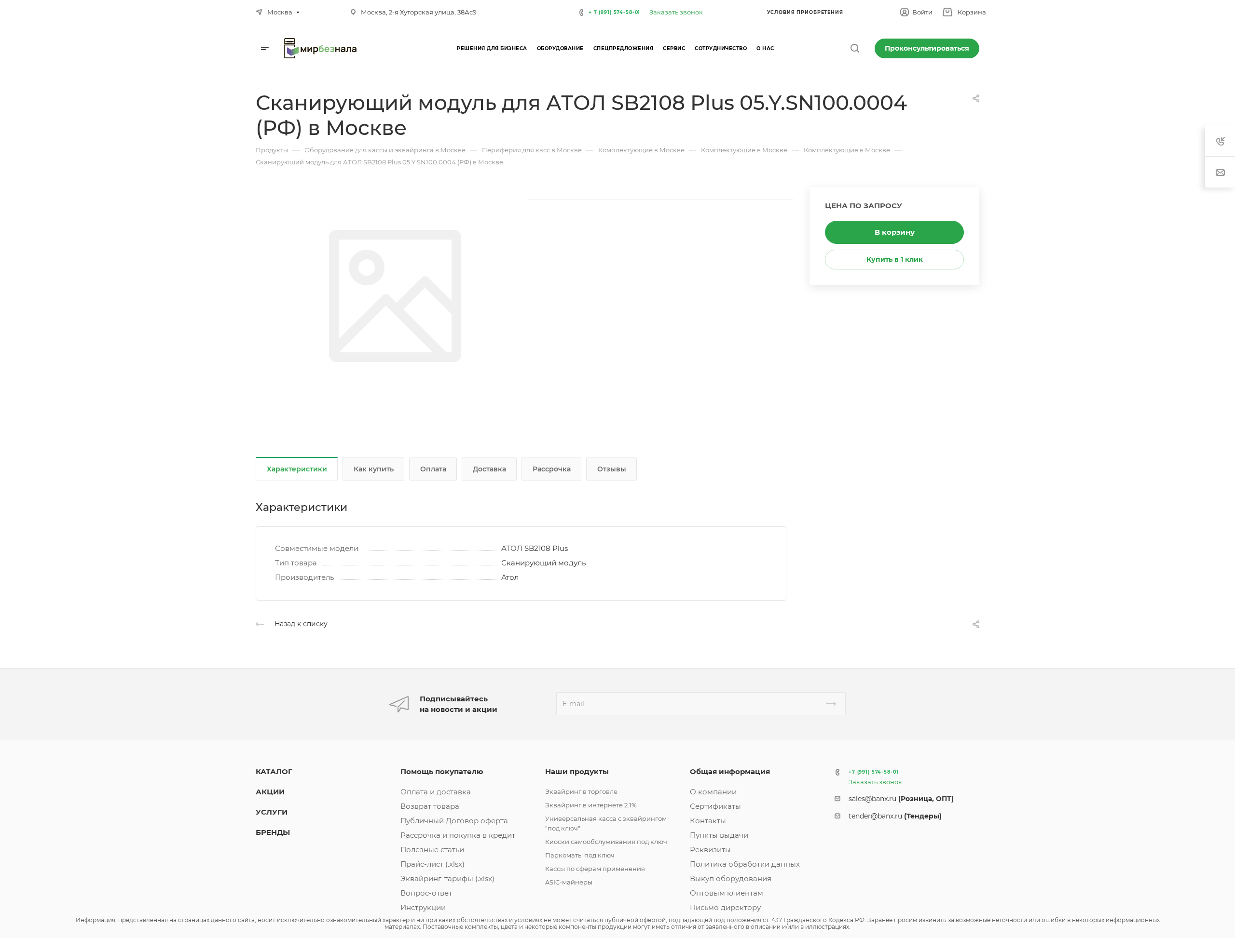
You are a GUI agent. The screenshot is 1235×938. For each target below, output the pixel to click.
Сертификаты (715, 806)
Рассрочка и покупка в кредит (457, 835)
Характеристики (297, 469)
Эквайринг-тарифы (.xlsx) (447, 878)
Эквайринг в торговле (581, 791)
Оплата (433, 469)
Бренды (273, 832)
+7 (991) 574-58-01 (873, 772)
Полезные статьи (432, 849)
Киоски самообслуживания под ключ (606, 841)
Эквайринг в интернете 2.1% (591, 805)
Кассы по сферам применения (595, 868)
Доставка (489, 469)
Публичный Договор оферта (454, 820)
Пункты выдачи (719, 835)
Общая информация (730, 771)
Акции (270, 791)
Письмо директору (725, 907)
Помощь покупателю (441, 771)
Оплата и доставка (435, 791)
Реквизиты (710, 849)
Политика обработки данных (745, 864)
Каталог (274, 771)
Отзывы (611, 469)
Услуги (272, 812)
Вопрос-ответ (426, 893)
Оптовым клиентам (726, 893)
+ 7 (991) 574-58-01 (614, 12)
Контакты (708, 820)
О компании (713, 791)
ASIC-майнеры (568, 882)
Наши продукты (577, 771)
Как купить (374, 469)
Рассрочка (552, 469)
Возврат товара (429, 806)
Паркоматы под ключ (580, 855)
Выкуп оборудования (730, 878)
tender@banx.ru (895, 816)
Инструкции (423, 907)
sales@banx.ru (901, 798)
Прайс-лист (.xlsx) (432, 864)
